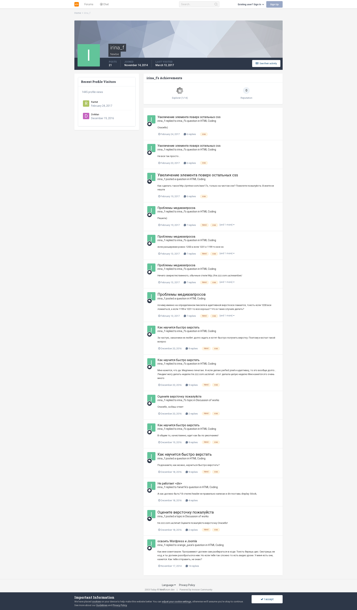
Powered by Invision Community (196, 589)
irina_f (161, 120)
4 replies (193, 500)
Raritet (94, 102)
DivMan (95, 114)
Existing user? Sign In (250, 4)
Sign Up (274, 4)
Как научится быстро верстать (178, 327)
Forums (88, 4)
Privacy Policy (187, 585)
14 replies (193, 566)
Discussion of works (207, 400)
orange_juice (184, 545)
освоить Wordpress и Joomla (177, 541)
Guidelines (101, 605)
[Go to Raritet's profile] (86, 103)
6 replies (191, 134)
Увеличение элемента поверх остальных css (189, 117)
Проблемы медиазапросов (176, 208)
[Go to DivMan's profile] (86, 116)
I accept (268, 599)
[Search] (216, 4)
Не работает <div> (169, 483)
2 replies (193, 413)
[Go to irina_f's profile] (151, 119)
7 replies (191, 225)
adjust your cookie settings (176, 601)
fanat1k (181, 487)
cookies (96, 601)
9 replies (193, 348)
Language (168, 585)
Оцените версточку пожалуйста (179, 396)
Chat (106, 4)
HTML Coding (208, 120)
